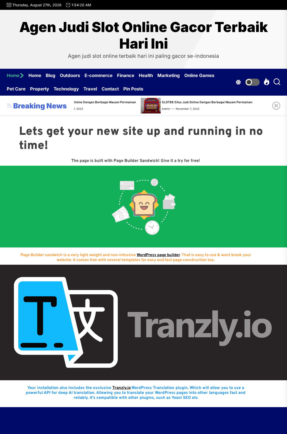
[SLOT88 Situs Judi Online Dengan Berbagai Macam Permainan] (150, 106)
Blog (50, 75)
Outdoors (70, 75)
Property (39, 89)
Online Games (199, 75)
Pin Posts (133, 89)
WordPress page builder (158, 255)
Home (13, 75)
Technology (66, 89)
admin (164, 108)
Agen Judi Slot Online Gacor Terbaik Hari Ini (143, 35)
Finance (125, 75)
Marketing (168, 75)
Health (146, 75)
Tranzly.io (121, 388)
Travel (90, 89)
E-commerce (99, 75)
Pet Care (16, 89)
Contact (110, 89)
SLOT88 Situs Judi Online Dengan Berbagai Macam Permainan (88, 102)
